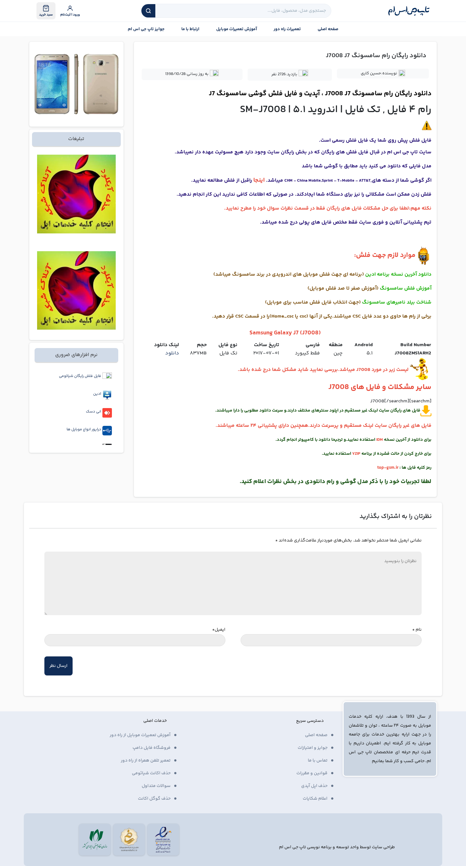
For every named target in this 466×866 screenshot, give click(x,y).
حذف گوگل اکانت (154, 798)
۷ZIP (356, 454)
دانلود (172, 353)
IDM (379, 440)
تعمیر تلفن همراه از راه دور (146, 760)
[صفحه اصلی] (409, 10)
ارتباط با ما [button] (190, 29)
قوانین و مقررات (311, 773)
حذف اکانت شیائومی (151, 773)
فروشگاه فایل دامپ (152, 747)
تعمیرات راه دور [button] (287, 29)
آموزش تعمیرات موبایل (236, 29)
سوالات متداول (156, 785)
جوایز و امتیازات (312, 747)
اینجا (259, 180)
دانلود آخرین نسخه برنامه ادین (398, 275)
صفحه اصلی (328, 29)
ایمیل (218, 629)
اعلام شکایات (315, 798)
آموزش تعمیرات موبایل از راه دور (140, 735)
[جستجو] (148, 11)
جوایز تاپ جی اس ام (146, 29)
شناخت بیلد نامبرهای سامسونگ (396, 302)
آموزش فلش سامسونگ (405, 288)
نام (417, 629)
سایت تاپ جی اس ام (409, 152)
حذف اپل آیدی (314, 785)
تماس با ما (317, 760)
